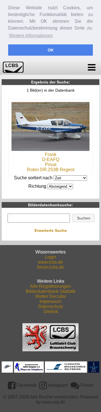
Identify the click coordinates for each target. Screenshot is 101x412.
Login (50, 257)
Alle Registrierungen (50, 286)
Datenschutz (50, 306)
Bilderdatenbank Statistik (50, 291)
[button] (83, 218)
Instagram (57, 385)
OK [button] (51, 50)
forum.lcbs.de (50, 267)
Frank (50, 154)
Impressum (50, 301)
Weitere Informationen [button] (31, 35)
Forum (86, 385)
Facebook (25, 385)
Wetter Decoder (50, 296)
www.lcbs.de (50, 262)
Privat (50, 164)
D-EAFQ (50, 159)
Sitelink (50, 311)
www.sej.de (53, 402)
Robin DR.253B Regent (50, 169)
